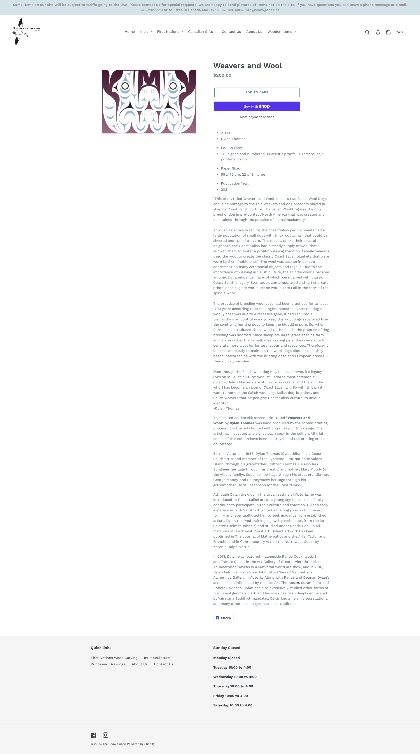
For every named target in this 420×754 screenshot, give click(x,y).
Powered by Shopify (141, 743)
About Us (139, 664)
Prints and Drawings (108, 664)
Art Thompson (286, 583)
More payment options (257, 117)
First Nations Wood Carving (114, 658)
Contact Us (163, 664)
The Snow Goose (114, 743)
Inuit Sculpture (157, 658)
